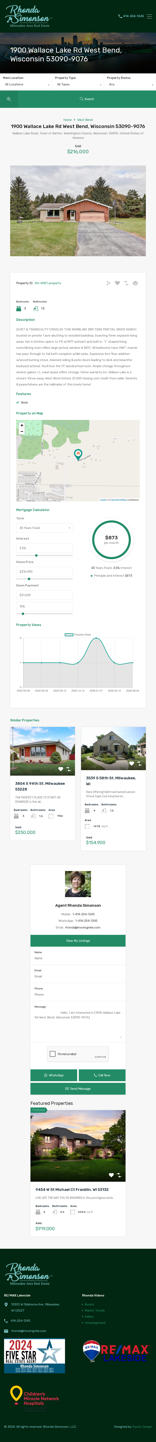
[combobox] (26, 85)
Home (67, 120)
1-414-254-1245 (84, 914)
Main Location (13, 78)
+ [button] (22, 425)
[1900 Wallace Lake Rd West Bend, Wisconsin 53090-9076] (78, 455)
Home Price (25, 562)
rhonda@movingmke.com (82, 927)
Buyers (89, 1304)
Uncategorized (95, 1323)
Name (38, 952)
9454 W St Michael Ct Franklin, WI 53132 (72, 1189)
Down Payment (27, 585)
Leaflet (103, 499)
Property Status (119, 78)
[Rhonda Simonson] (29, 28)
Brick (24, 402)
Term (20, 518)
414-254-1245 (133, 16)
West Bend (85, 120)
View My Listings (78, 941)
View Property (42, 766)
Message (40, 1006)
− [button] (22, 431)
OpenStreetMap (118, 499)
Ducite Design (142, 1427)
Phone (39, 988)
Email (38, 970)
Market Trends (95, 1310)
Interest (22, 538)
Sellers (89, 1316)
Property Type (65, 78)
